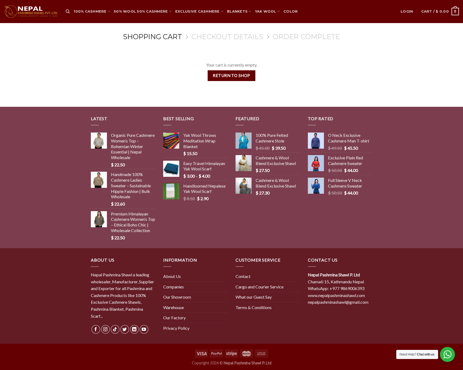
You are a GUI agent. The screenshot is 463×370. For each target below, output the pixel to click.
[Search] (68, 11)
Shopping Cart (152, 37)
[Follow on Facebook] (95, 329)
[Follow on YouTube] (144, 329)
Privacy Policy (176, 328)
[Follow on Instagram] (105, 329)
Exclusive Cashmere (197, 11)
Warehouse (173, 307)
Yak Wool (265, 11)
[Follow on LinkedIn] (134, 329)
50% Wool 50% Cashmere (141, 11)
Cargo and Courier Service (259, 286)
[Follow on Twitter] (124, 329)
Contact (243, 276)
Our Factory (174, 317)
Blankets (237, 11)
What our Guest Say (254, 296)
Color (290, 11)
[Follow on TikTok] (115, 329)
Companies (173, 286)
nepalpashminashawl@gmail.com (338, 302)
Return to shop (231, 75)
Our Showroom (177, 296)
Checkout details (227, 37)
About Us (172, 276)
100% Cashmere (89, 11)
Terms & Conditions (254, 307)
